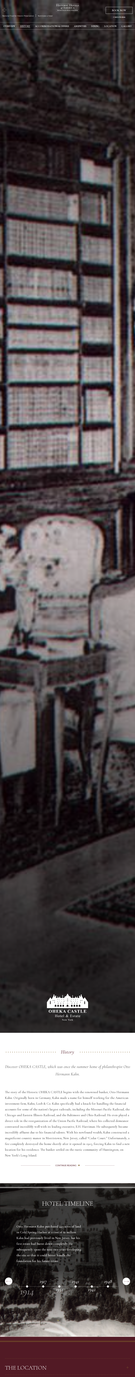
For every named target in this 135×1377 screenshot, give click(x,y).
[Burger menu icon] (4, 10)
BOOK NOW (119, 10)
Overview (9, 26)
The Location (26, 1367)
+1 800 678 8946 (119, 17)
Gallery (126, 26)
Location (110, 26)
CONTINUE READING (65, 1165)
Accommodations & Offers (52, 26)
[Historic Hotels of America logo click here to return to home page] (67, 8)
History (25, 26)
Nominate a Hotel (45, 16)
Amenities (80, 26)
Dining (95, 26)
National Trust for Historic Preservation (18, 16)
